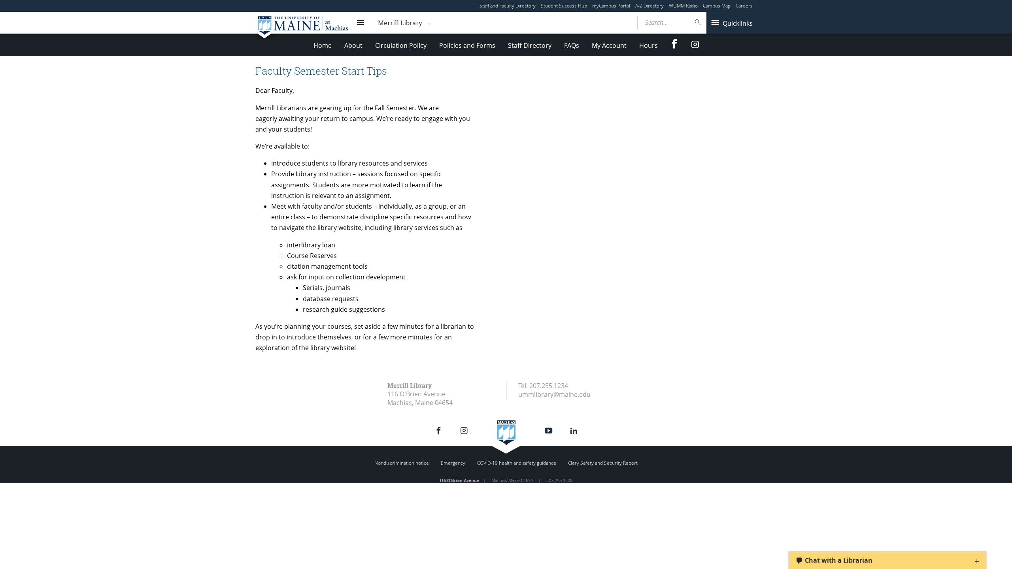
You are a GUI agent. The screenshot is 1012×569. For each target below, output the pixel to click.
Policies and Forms (467, 45)
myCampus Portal (611, 5)
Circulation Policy (401, 45)
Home (322, 45)
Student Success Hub (564, 5)
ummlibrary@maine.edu (554, 394)
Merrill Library (400, 23)
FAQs (571, 45)
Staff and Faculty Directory (508, 5)
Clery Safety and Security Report (603, 463)
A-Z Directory (649, 5)
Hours (648, 45)
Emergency (453, 463)
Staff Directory (529, 45)
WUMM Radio (683, 5)
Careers (744, 5)
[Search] (698, 22)
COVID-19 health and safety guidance (516, 463)
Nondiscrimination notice (401, 463)
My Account (609, 45)
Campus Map (717, 5)
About (353, 45)
